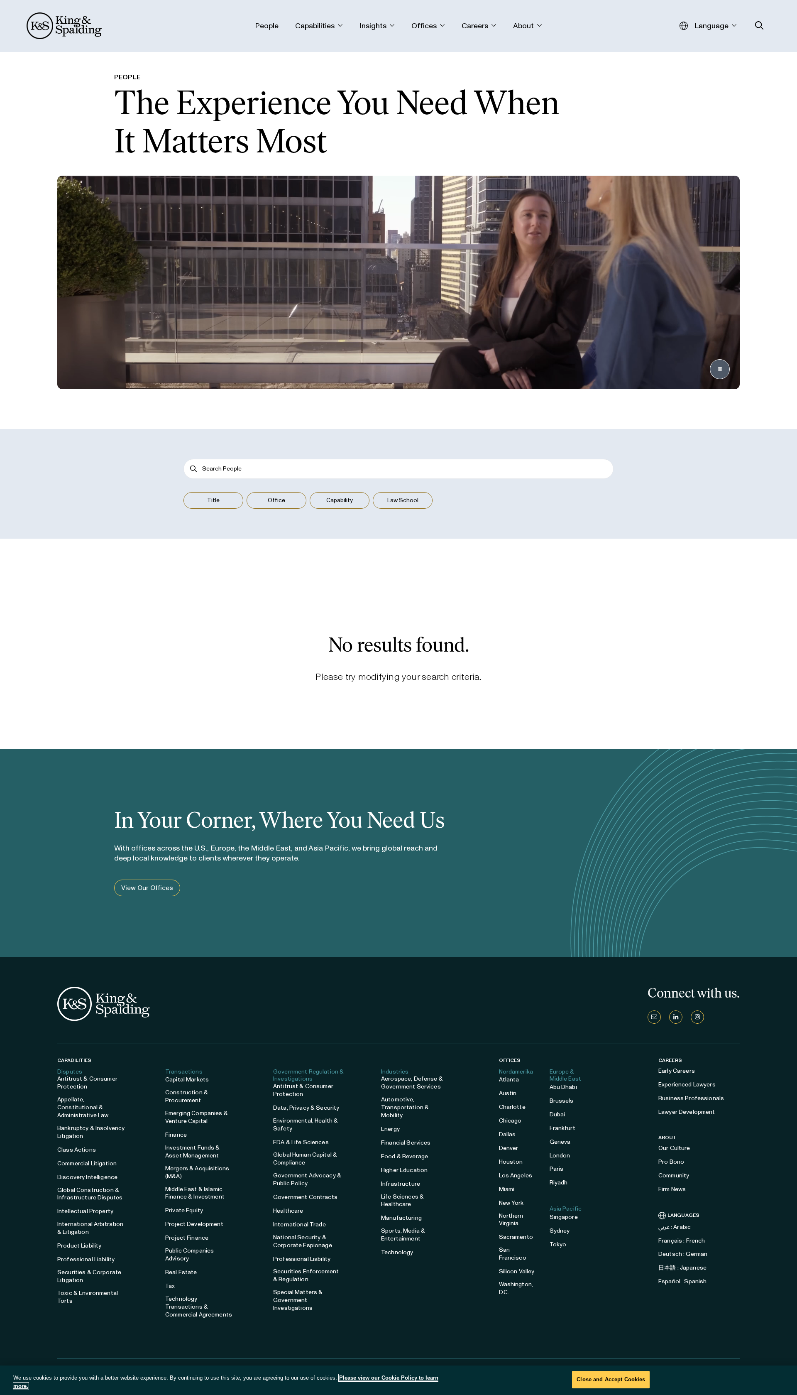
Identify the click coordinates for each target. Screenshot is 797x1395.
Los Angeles (516, 1175)
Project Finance (186, 1237)
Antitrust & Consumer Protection (87, 1082)
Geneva (560, 1141)
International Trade (299, 1224)
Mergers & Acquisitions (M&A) (197, 1172)
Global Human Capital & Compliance (305, 1158)
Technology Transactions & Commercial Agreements (198, 1306)
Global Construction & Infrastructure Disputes (89, 1194)
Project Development (194, 1224)
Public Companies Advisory (189, 1254)
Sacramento (516, 1237)
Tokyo (558, 1244)
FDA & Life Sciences (301, 1142)
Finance (176, 1134)
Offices (510, 1060)
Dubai (557, 1114)
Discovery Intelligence (87, 1177)
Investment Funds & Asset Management (192, 1151)
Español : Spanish (682, 1281)
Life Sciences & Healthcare (402, 1200)
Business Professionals (691, 1098)
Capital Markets (187, 1079)
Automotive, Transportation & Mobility (405, 1107)
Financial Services (406, 1142)
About (667, 1137)
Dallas (507, 1134)
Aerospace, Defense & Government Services (412, 1082)
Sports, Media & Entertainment (403, 1234)
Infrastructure (400, 1183)
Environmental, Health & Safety (305, 1124)
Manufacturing (401, 1217)
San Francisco (512, 1253)
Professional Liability (86, 1259)
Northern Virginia (511, 1219)
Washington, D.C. (516, 1288)
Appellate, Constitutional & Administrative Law (83, 1107)
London (560, 1155)
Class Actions (76, 1149)
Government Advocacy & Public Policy (307, 1179)
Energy (390, 1129)
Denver (508, 1148)
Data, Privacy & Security (306, 1107)
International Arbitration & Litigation (90, 1228)
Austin (508, 1093)
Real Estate (181, 1272)
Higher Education (404, 1170)
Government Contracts (305, 1197)
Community (673, 1175)
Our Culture (674, 1148)
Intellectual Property (85, 1211)
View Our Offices (147, 888)
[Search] (193, 468)
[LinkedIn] (675, 1017)
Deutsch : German (682, 1254)
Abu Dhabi (563, 1087)
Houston (511, 1161)
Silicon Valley (517, 1271)
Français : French (681, 1240)
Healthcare (288, 1210)
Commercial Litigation (87, 1163)
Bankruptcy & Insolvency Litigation (91, 1132)
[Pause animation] (720, 369)
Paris (557, 1168)
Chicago (510, 1120)
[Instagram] (697, 1017)
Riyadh (559, 1182)
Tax (170, 1286)
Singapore (564, 1217)
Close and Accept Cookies (611, 1379)
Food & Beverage (404, 1156)
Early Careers (676, 1070)
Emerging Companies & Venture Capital (196, 1117)
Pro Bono (671, 1161)
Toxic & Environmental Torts (87, 1297)
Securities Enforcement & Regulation (306, 1275)
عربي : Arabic (674, 1227)
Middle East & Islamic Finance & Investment (195, 1193)
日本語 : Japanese (682, 1267)
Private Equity (184, 1210)
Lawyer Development (686, 1112)
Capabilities (74, 1060)
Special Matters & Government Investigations (298, 1300)
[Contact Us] (654, 1017)
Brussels (562, 1100)
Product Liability (79, 1245)
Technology (397, 1252)
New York (511, 1202)
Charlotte (512, 1107)
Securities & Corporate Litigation (89, 1276)
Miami (507, 1189)
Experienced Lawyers (687, 1084)
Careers (670, 1060)
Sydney (560, 1230)
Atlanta (509, 1079)
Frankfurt (562, 1128)
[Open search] (759, 25)
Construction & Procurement (186, 1096)
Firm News (672, 1189)
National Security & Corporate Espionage (302, 1241)
